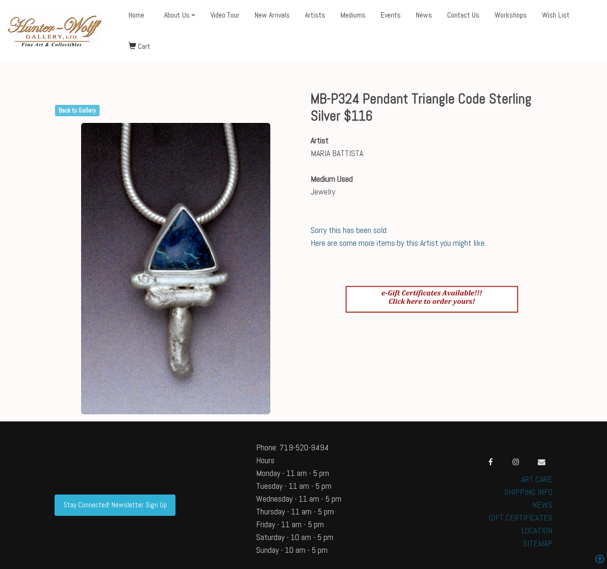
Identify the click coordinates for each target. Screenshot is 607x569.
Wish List (556, 15)
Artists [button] (315, 15)
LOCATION (537, 530)
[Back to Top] (600, 560)
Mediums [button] (353, 15)
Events (391, 15)
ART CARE (536, 479)
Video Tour (225, 15)
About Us (177, 15)
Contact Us (463, 15)
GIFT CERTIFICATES (520, 517)
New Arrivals (272, 15)
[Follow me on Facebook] (490, 462)
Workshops (511, 15)
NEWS (542, 504)
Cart (143, 46)
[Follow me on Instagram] (516, 462)
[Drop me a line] (541, 462)
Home (136, 15)
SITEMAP (537, 543)
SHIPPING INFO (528, 491)
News (424, 15)
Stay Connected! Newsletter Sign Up (115, 505)
